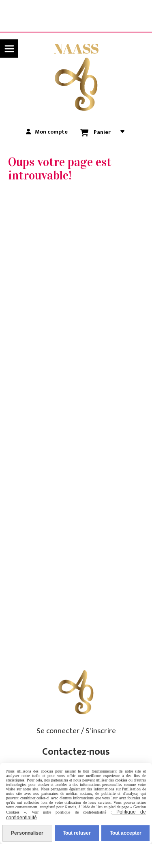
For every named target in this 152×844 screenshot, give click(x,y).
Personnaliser (27, 833)
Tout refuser (77, 833)
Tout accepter (125, 833)
